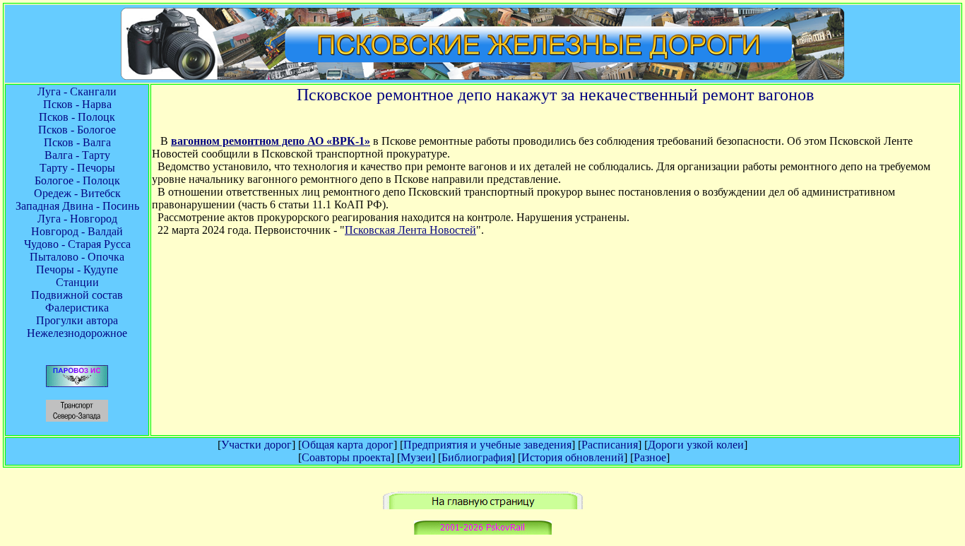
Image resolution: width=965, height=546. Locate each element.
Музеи (416, 457)
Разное (650, 457)
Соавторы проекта (346, 457)
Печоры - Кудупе (77, 269)
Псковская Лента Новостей (410, 230)
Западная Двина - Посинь (77, 206)
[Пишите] (483, 531)
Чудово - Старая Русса (77, 244)
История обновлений (572, 457)
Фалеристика (77, 308)
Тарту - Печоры (77, 168)
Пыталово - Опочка (77, 257)
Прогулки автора (77, 320)
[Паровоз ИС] (77, 383)
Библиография (476, 457)
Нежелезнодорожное (77, 333)
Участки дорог (256, 445)
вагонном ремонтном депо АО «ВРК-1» (270, 141)
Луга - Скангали (77, 91)
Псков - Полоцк (77, 117)
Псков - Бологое (77, 130)
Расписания (609, 445)
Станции (77, 282)
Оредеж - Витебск (77, 193)
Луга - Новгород (77, 219)
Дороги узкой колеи (696, 445)
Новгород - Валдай (77, 231)
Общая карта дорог (347, 445)
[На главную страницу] (483, 505)
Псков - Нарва (77, 104)
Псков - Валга (77, 142)
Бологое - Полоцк (77, 180)
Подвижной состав (77, 295)
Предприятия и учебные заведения (487, 445)
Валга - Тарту (77, 155)
